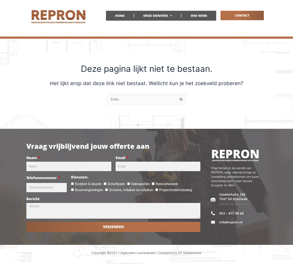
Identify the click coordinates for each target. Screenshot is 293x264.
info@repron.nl (230, 222)
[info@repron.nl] (213, 222)
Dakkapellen (140, 184)
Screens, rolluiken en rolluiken (131, 190)
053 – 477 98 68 (231, 213)
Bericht (32, 198)
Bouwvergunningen (89, 190)
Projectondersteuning (175, 190)
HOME (120, 16)
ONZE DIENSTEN (155, 16)
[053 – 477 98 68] (213, 213)
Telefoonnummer (42, 177)
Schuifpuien (116, 184)
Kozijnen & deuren (88, 184)
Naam (32, 157)
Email (121, 157)
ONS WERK (199, 16)
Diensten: (79, 177)
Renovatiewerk (167, 184)
